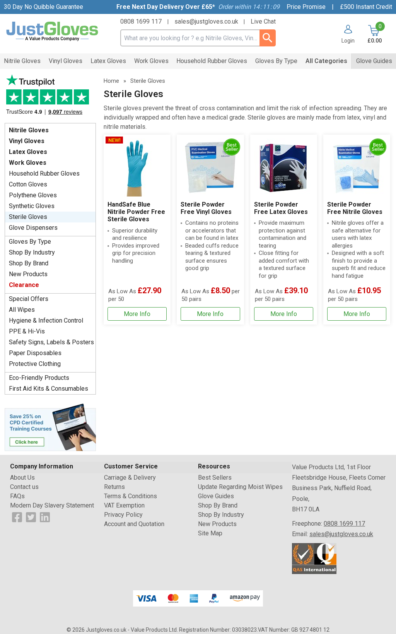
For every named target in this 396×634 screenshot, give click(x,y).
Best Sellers (215, 477)
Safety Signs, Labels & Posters (51, 342)
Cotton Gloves (28, 184)
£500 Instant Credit (366, 6)
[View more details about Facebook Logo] (17, 516)
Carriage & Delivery (130, 477)
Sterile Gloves (28, 216)
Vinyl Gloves (26, 141)
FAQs (17, 496)
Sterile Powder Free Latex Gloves (281, 208)
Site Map (210, 533)
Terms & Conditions (130, 496)
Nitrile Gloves (29, 130)
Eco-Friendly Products (39, 377)
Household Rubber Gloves (44, 173)
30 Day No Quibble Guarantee (43, 6)
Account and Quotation (134, 524)
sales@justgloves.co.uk (206, 21)
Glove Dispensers (33, 227)
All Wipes (22, 309)
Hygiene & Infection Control (46, 320)
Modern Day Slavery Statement (52, 505)
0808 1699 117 (141, 21)
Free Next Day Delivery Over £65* (165, 6)
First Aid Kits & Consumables (48, 388)
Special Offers (28, 298)
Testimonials (50, 97)
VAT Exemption (124, 505)
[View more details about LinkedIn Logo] (45, 516)
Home (111, 80)
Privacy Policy (123, 514)
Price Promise (306, 6)
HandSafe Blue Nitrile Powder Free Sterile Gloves (136, 212)
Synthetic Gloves (32, 206)
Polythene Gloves (33, 195)
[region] (137, 167)
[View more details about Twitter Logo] (31, 516)
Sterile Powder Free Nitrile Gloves (354, 208)
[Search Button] (267, 37)
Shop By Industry (32, 252)
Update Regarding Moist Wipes (240, 486)
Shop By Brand (28, 263)
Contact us (24, 486)
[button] (345, 34)
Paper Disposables (35, 353)
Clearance (24, 285)
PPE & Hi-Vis (27, 331)
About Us (22, 477)
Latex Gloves (28, 152)
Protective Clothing (35, 363)
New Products (28, 274)
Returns (114, 486)
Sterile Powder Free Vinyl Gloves (206, 208)
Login (348, 40)
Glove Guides (216, 496)
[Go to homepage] (52, 31)
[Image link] (50, 426)
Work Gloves (27, 162)
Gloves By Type (30, 241)
